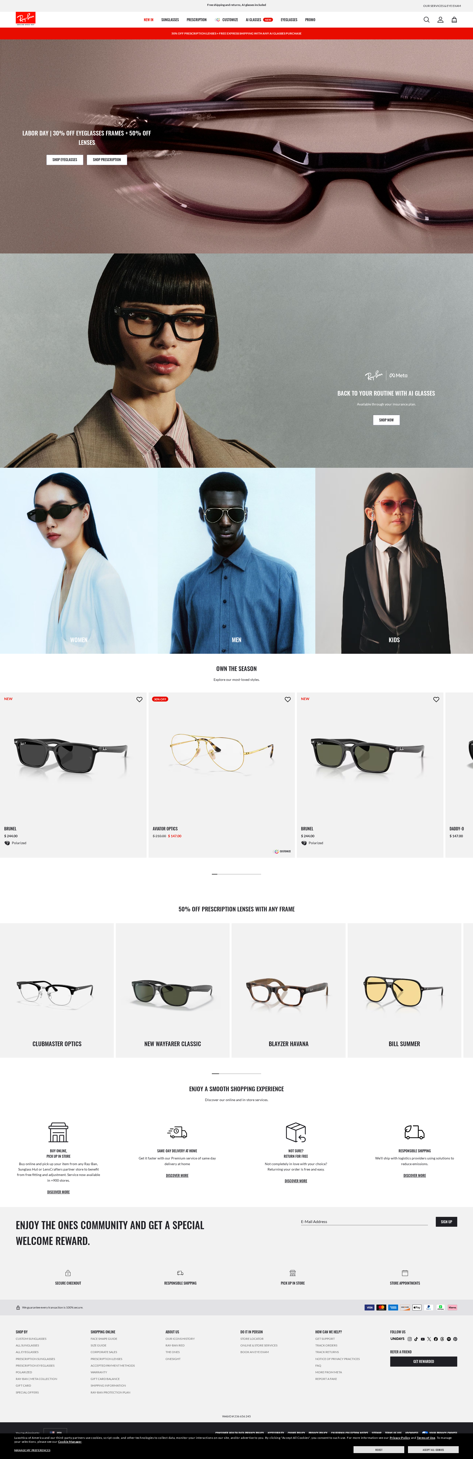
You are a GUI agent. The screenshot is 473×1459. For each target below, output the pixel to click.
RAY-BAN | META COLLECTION (36, 1379)
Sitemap (376, 1433)
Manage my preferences (32, 1450)
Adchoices (411, 1433)
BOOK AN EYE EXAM (254, 1352)
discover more (58, 1191)
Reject (379, 1450)
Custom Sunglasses (31, 1339)
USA (59, 1433)
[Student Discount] (397, 1338)
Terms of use (393, 1433)
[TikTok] (416, 1339)
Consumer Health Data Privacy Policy (239, 1433)
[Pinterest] (455, 1339)
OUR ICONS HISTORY (180, 1339)
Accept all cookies (433, 1450)
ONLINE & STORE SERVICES (258, 1345)
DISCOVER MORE (415, 1175)
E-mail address (314, 1221)
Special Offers (27, 1392)
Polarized (24, 1372)
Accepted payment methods (113, 1365)
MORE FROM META (328, 1372)
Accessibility (276, 1433)
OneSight (173, 1358)
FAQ (318, 1365)
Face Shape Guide (104, 1339)
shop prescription (107, 159)
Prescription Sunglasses (35, 1358)
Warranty (99, 1372)
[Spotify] (449, 1339)
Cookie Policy (296, 1433)
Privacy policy (318, 1433)
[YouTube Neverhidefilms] (423, 1339)
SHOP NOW (386, 419)
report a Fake (326, 1379)
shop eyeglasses (64, 159)
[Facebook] (436, 1339)
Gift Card (23, 1385)
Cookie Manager (70, 1441)
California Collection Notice (349, 1433)
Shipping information (108, 1385)
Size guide (98, 1345)
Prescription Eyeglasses (35, 1365)
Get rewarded (423, 1361)
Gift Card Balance (105, 1379)
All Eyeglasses (27, 1352)
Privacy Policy (400, 1438)
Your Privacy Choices (443, 1433)
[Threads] (442, 1339)
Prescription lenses (106, 1358)
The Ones (173, 1352)
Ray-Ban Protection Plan (110, 1392)
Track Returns (327, 1352)
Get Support (325, 1339)
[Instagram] (410, 1339)
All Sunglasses (27, 1345)
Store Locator (252, 1339)
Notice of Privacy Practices (337, 1358)
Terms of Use (426, 1438)
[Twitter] (429, 1339)
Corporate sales (104, 1352)
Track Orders (326, 1345)
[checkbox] (139, 700)
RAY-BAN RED (175, 1345)
